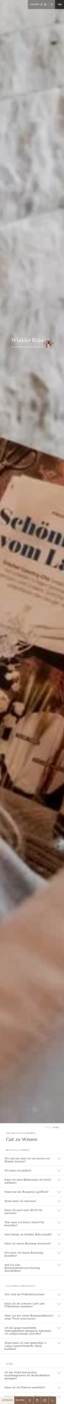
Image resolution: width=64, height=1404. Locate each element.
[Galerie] (45, 1400)
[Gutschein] (37, 1400)
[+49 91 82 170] (52, 1400)
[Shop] (29, 1400)
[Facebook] (41, 4)
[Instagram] (45, 4)
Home (48, 1127)
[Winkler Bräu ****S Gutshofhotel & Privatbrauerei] (32, 342)
